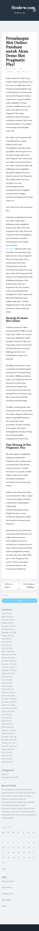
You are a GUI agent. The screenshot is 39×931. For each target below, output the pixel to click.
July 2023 (5, 715)
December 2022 (7, 737)
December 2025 (7, 626)
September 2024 (8, 670)
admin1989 (9, 72)
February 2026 (7, 620)
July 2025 (5, 639)
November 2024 (7, 664)
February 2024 (7, 692)
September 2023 (8, 708)
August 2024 (6, 674)
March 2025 (6, 651)
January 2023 (6, 734)
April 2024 (5, 686)
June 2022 (5, 756)
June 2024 (5, 680)
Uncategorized (25, 72)
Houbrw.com (23, 7)
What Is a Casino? (8, 585)
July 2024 (5, 677)
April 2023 (5, 724)
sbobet (4, 906)
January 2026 (6, 623)
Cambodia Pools (7, 894)
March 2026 (6, 617)
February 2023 (7, 730)
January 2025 (7, 658)
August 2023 (6, 711)
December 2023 (7, 699)
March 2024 (6, 689)
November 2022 (7, 740)
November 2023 (7, 702)
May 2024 (5, 683)
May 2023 (5, 721)
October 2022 (7, 743)
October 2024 (7, 667)
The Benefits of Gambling (29, 585)
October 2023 (7, 705)
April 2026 (5, 614)
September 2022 (8, 746)
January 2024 (6, 696)
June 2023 (5, 718)
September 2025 (8, 633)
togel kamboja (7, 887)
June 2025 (5, 642)
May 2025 (5, 645)
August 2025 (6, 636)
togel (4, 774)
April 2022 (5, 762)
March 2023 (6, 727)
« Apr (4, 869)
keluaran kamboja (8, 881)
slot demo (10, 249)
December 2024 (7, 661)
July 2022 (5, 752)
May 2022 (5, 759)
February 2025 (7, 655)
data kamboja (6, 900)
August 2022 (6, 749)
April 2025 (5, 648)
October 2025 (7, 629)
